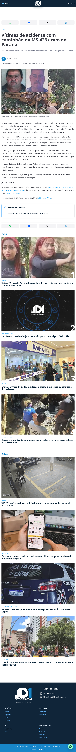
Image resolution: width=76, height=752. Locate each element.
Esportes (8, 715)
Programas (8, 729)
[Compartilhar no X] (47, 22)
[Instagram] (44, 689)
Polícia (7, 718)
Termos (41, 729)
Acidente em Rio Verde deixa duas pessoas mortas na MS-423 (27, 213)
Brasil (7, 712)
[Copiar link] (66, 22)
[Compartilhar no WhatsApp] (10, 22)
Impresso (42, 715)
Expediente (43, 738)
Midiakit (42, 732)
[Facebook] (41, 689)
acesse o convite (14, 193)
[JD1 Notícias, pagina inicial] (38, 3)
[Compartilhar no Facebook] (28, 22)
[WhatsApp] (57, 689)
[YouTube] (51, 689)
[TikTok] (54, 689)
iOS (39, 198)
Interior (7, 720)
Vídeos (7, 732)
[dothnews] (41, 749)
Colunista (42, 712)
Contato (42, 735)
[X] (47, 689)
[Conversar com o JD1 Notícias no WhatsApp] (70, 746)
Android (47, 198)
